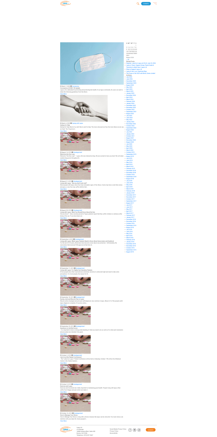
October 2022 (130, 126)
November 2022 (131, 124)
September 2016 (131, 225)
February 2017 (130, 215)
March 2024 (129, 99)
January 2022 (130, 134)
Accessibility (113, 433)
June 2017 (129, 207)
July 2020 (129, 144)
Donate (146, 3)
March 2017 (129, 213)
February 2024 (130, 101)
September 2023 (131, 111)
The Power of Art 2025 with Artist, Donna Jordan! (140, 73)
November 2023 (131, 107)
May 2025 (129, 87)
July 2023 (129, 115)
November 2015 (131, 246)
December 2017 (131, 195)
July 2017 (129, 205)
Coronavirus (75, 86)
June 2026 (129, 79)
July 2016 (129, 229)
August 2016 (130, 227)
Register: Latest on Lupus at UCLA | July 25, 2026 (141, 63)
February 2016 (130, 239)
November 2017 (131, 197)
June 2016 (129, 231)
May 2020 (129, 146)
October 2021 (130, 136)
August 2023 (130, 113)
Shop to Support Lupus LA (134, 69)
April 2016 (129, 235)
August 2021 (130, 138)
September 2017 (131, 201)
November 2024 (131, 95)
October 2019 (130, 152)
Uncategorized (77, 152)
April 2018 (129, 187)
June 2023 (129, 117)
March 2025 (129, 91)
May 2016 (129, 233)
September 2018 (131, 176)
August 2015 (130, 252)
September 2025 (131, 83)
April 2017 (129, 211)
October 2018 (130, 174)
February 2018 (130, 191)
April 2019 (129, 164)
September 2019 (131, 154)
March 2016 (129, 237)
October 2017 (130, 199)
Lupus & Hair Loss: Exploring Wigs (136, 71)
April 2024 (129, 97)
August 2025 (130, 85)
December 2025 (131, 81)
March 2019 (129, 166)
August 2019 (130, 156)
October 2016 (130, 223)
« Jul (127, 59)
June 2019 (129, 160)
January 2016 (130, 242)
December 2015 (131, 244)
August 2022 (130, 130)
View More (63, 94)
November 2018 (131, 172)
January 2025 (130, 93)
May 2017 (129, 209)
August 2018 (130, 178)
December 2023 (131, 105)
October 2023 (130, 109)
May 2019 (129, 162)
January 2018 (130, 193)
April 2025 (129, 89)
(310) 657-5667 (88, 435)
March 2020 (129, 150)
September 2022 (131, 128)
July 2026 (129, 77)
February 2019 (130, 168)
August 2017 (130, 203)
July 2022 (129, 132)
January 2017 (130, 217)
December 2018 (131, 170)
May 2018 (129, 185)
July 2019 (129, 158)
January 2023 (130, 122)
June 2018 (129, 183)
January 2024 (130, 103)
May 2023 (129, 119)
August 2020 (130, 142)
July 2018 (129, 181)
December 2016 (131, 219)
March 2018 (129, 189)
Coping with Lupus (77, 123)
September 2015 (131, 250)
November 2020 (131, 140)
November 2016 (131, 221)
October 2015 (130, 248)
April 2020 (129, 148)
